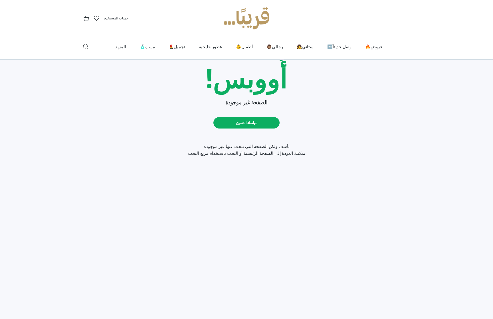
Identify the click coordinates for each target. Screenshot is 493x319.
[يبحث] (86, 46)
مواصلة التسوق (246, 122)
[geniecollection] (246, 18)
